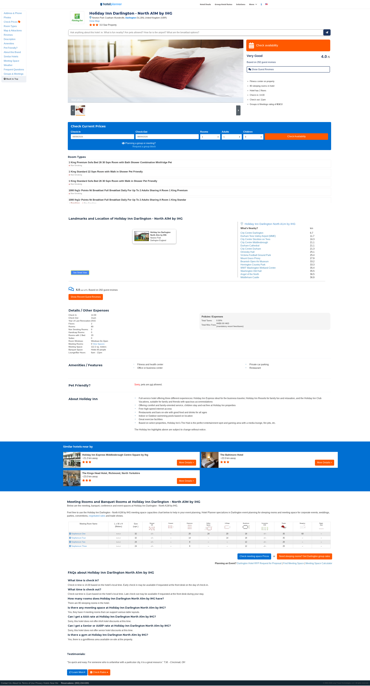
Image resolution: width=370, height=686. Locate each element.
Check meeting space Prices (254, 556)
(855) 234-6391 (82, 683)
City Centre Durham (250, 248)
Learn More (78, 672)
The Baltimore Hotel (231, 454)
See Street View (80, 273)
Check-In (76, 131)
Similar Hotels (11, 56)
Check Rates (99, 672)
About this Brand (12, 52)
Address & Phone (13, 13)
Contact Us (6, 683)
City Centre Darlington (251, 233)
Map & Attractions (13, 30)
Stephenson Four (78, 538)
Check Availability (296, 136)
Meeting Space (11, 61)
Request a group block (144, 146)
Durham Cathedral (249, 245)
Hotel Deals (205, 4)
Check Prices (11, 22)
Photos (7, 17)
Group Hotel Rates (223, 4)
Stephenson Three (79, 546)
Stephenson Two (78, 542)
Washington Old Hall (251, 271)
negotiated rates (97, 515)
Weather (8, 65)
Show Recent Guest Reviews (86, 296)
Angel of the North (249, 274)
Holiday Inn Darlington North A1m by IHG (270, 223)
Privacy (39, 683)
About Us (16, 683)
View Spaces (98, 344)
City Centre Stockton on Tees (255, 239)
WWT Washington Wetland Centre (258, 267)
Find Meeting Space (293, 563)
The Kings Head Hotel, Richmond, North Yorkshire (111, 473)
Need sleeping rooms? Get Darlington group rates (304, 556)
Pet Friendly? (10, 48)
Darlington (130, 17)
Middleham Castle (249, 277)
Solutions (240, 4)
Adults (225, 131)
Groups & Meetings (13, 73)
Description (9, 39)
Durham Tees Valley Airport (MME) (258, 236)
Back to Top (12, 79)
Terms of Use (28, 683)
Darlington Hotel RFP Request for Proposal (259, 563)
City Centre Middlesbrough (254, 242)
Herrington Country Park (252, 264)
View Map (94, 21)
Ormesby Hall (247, 252)
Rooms (204, 131)
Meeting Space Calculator (319, 563)
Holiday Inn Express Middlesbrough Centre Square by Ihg (115, 454)
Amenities (9, 43)
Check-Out (141, 131)
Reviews (8, 35)
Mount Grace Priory (250, 258)
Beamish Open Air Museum (254, 261)
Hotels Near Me (50, 683)
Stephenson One (78, 534)
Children (248, 131)
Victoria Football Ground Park (255, 255)
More (252, 4)
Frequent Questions (14, 69)
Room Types (10, 26)
